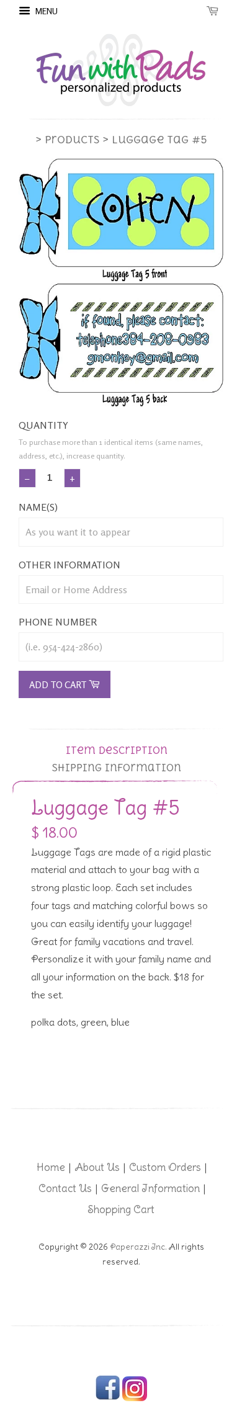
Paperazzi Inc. (138, 1247)
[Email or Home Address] (121, 589)
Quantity (43, 425)
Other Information (69, 564)
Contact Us (65, 1188)
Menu (46, 11)
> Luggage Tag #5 (154, 139)
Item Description (117, 750)
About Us (97, 1167)
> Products (67, 139)
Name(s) (38, 507)
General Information (150, 1188)
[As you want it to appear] (121, 532)
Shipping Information (116, 768)
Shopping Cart (121, 1209)
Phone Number (58, 622)
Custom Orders (165, 1167)
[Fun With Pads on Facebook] (108, 1398)
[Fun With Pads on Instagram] (134, 1398)
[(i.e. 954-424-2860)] (121, 646)
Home (51, 1167)
